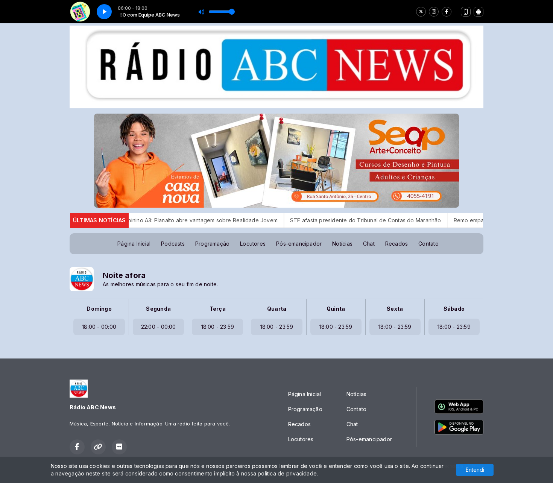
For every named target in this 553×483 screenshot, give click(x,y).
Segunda (158, 308)
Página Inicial (133, 243)
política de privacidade (287, 473)
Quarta (276, 308)
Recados (396, 243)
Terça (218, 308)
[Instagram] (434, 12)
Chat (369, 243)
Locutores (253, 243)
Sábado (454, 308)
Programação (212, 243)
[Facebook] (446, 12)
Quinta (336, 308)
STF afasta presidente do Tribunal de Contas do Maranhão (339, 220)
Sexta (395, 308)
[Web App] (466, 12)
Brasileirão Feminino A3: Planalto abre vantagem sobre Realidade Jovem (158, 220)
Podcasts (173, 243)
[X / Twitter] (421, 12)
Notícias (342, 243)
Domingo (99, 308)
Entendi (475, 469)
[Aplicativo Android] (478, 12)
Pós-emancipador (299, 243)
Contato (428, 243)
